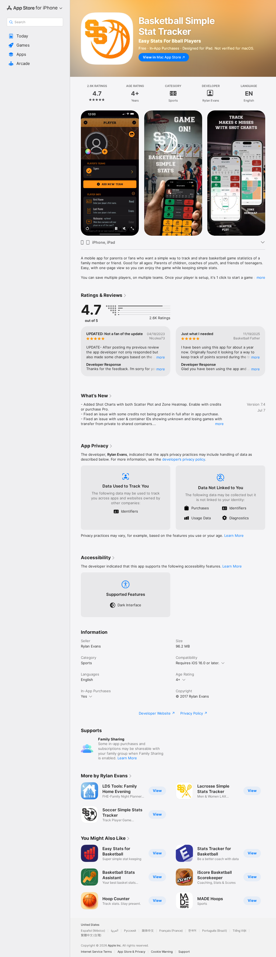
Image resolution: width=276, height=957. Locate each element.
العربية (114, 930)
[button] (35, 36)
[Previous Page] (75, 93)
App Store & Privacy (131, 951)
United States (90, 924)
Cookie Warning (162, 951)
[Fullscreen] (132, 228)
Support (184, 951)
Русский (130, 930)
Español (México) (93, 930)
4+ (178, 679)
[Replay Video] (87, 228)
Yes (84, 696)
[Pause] (116, 228)
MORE (160, 357)
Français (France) (171, 930)
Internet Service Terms (96, 951)
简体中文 (148, 930)
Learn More (234, 535)
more (261, 277)
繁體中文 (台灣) (91, 935)
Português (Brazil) (214, 930)
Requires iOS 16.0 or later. (197, 663)
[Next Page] (270, 93)
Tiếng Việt (239, 930)
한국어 (192, 930)
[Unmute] (124, 228)
